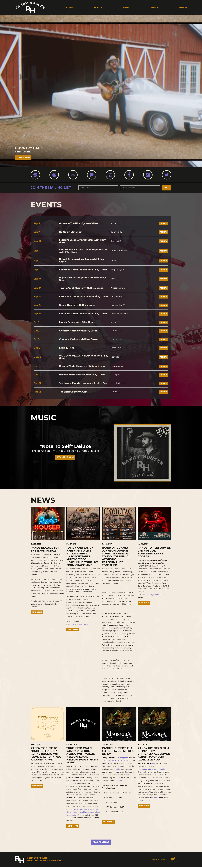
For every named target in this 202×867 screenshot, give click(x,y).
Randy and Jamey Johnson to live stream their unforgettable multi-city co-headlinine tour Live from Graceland (82, 557)
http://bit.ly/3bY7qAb (79, 624)
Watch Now (23, 157)
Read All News (101, 842)
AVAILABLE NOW (65, 457)
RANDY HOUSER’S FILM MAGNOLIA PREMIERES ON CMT (117, 751)
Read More (37, 612)
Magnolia (124, 758)
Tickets (163, 223)
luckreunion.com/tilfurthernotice (82, 809)
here (120, 781)
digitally (117, 769)
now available (159, 769)
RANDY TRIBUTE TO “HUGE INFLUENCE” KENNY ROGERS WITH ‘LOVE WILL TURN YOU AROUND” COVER (46, 754)
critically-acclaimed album (118, 760)
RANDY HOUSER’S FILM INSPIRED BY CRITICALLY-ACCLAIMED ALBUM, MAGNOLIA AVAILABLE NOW (154, 754)
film (117, 758)
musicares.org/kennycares (152, 594)
